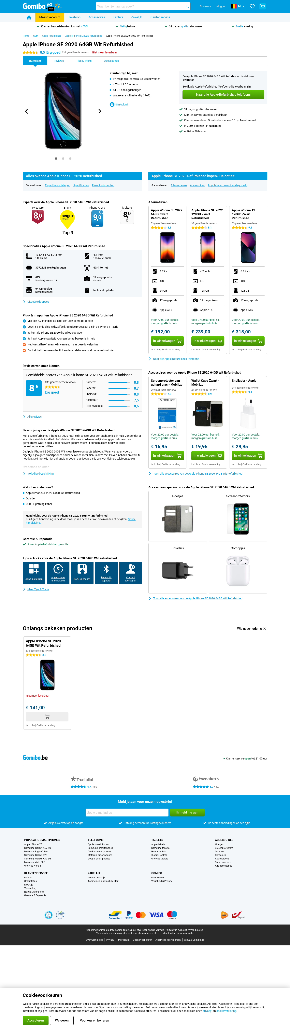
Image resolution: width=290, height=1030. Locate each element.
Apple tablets (158, 844)
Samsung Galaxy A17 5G (37, 858)
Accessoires (96, 17)
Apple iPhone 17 (33, 844)
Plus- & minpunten (103, 185)
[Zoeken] (187, 6)
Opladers (220, 851)
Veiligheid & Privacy (161, 881)
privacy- (207, 1010)
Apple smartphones (98, 844)
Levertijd (28, 884)
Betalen (28, 877)
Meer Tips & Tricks (38, 589)
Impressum (124, 940)
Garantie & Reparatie (35, 895)
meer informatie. (185, 933)
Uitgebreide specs (38, 301)
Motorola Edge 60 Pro (36, 851)
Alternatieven (179, 185)
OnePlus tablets (159, 858)
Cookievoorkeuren (142, 940)
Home (26, 36)
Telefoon (74, 17)
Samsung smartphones (100, 848)
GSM (35, 36)
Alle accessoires (223, 865)
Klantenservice (160, 17)
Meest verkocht (49, 17)
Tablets (118, 17)
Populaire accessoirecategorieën (227, 185)
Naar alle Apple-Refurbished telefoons (176, 358)
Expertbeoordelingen (57, 185)
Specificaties (81, 185)
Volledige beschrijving (40, 473)
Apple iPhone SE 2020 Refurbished (83, 36)
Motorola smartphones (100, 855)
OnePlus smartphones (99, 851)
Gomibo (156, 873)
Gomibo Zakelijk (96, 877)
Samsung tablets (160, 848)
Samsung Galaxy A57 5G (37, 848)
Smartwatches (222, 862)
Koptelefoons (222, 858)
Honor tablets (158, 851)
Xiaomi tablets (159, 855)
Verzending (30, 888)
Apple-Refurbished (51, 36)
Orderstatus (30, 881)
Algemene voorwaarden (168, 940)
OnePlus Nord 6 (32, 865)
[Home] (29, 17)
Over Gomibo (158, 877)
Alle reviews (34, 416)
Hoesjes (219, 844)
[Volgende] (99, 111)
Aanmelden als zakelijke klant (103, 881)
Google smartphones (99, 858)
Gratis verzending (171, 349)
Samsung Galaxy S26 (35, 855)
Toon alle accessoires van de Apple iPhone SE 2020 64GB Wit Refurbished (197, 473)
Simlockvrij (121, 104)
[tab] (56, 158)
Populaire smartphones (42, 840)
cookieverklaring (226, 1010)
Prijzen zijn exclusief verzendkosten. (185, 930)
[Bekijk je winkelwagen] (262, 6)
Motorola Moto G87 (34, 862)
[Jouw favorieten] (252, 6)
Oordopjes (220, 855)
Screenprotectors (224, 848)
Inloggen (221, 6)
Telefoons (96, 840)
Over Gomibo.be (94, 940)
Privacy (110, 940)
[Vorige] (27, 111)
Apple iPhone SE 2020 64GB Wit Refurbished (129, 36)
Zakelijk (136, 17)
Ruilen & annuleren (34, 891)
